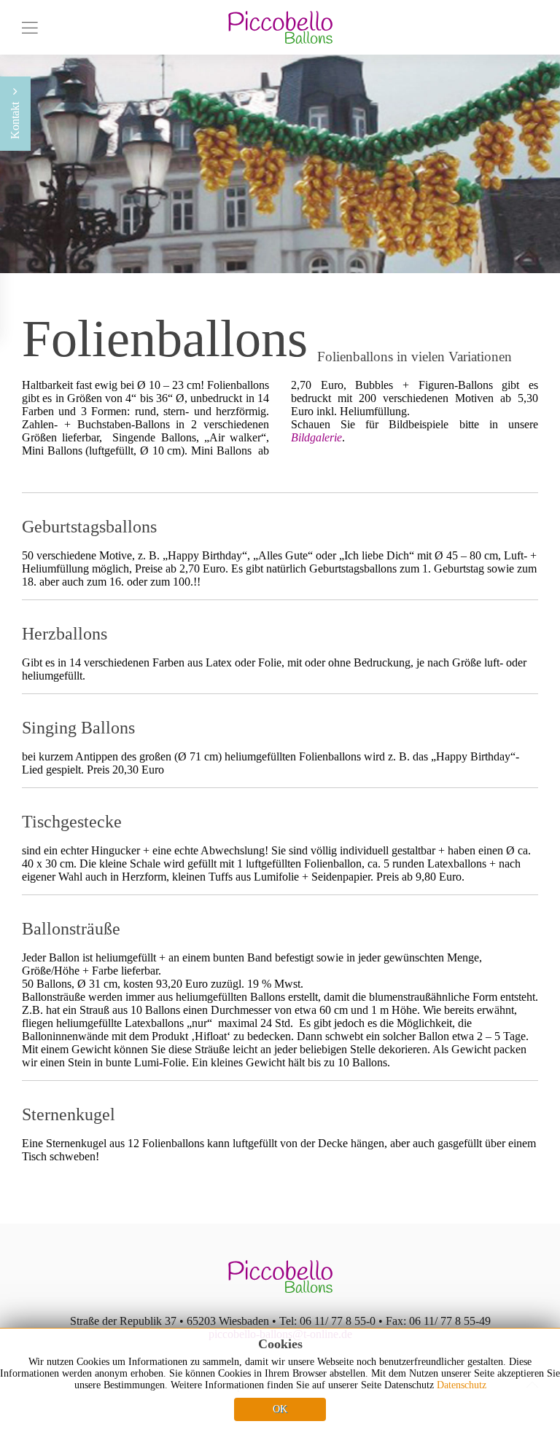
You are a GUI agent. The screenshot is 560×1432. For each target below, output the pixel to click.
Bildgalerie (316, 437)
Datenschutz (461, 1385)
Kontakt (15, 119)
